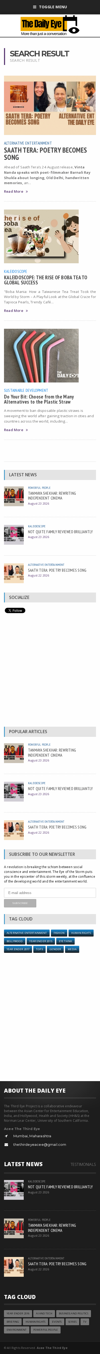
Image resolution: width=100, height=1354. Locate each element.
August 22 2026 (38, 575)
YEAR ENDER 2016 (18, 1313)
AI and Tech (44, 1313)
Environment (17, 1330)
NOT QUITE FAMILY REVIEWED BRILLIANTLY (60, 531)
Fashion (59, 933)
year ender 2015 (40, 941)
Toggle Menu (53, 6)
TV (84, 1322)
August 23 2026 (38, 503)
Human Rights (81, 933)
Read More (13, 191)
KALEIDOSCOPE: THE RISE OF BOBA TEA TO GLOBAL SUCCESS (45, 280)
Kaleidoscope (15, 271)
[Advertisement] (50, 671)
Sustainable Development (26, 390)
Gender (55, 949)
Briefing (13, 1322)
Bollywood (15, 941)
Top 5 (39, 949)
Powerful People (39, 488)
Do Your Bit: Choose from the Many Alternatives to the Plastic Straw (39, 399)
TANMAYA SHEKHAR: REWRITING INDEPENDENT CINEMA (52, 495)
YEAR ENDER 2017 (18, 949)
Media (72, 949)
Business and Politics (73, 1313)
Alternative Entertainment (28, 143)
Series (72, 1322)
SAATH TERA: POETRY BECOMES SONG (45, 153)
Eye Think (65, 941)
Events (57, 1322)
